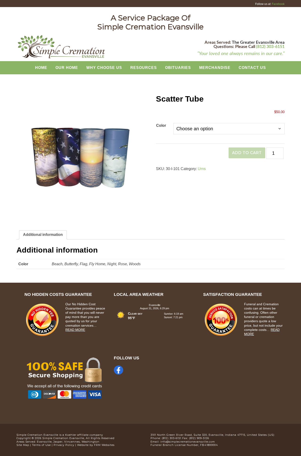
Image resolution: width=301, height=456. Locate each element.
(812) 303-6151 (270, 47)
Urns (202, 169)
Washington (90, 441)
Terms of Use (41, 445)
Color (161, 125)
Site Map (22, 445)
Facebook (278, 4)
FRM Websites (104, 445)
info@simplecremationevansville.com (187, 441)
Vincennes (72, 441)
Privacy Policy (64, 445)
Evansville (44, 441)
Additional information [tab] (43, 235)
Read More (75, 330)
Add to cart (247, 153)
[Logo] (61, 58)
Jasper (58, 441)
